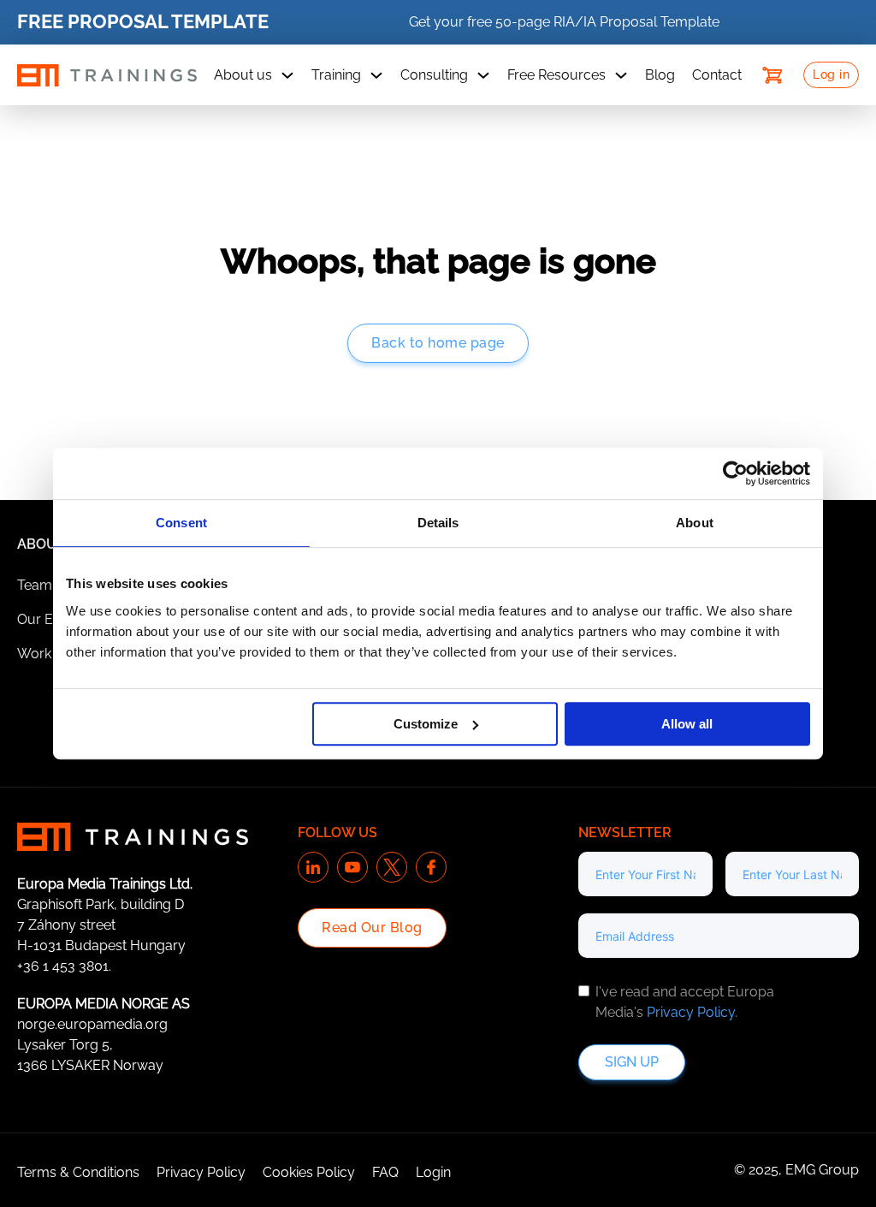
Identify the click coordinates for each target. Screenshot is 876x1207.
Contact (717, 75)
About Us (52, 544)
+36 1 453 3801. (64, 966)
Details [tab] (438, 522)
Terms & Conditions (78, 1172)
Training (336, 75)
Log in (831, 74)
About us (243, 75)
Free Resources (556, 75)
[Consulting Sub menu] (483, 75)
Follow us (337, 832)
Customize (426, 723)
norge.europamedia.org (92, 1024)
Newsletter (625, 832)
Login (433, 1172)
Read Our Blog (372, 927)
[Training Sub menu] (376, 75)
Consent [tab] (181, 522)
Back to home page (438, 343)
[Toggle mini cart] (772, 75)
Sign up (632, 1062)
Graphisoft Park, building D (100, 904)
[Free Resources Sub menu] (621, 75)
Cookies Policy (309, 1172)
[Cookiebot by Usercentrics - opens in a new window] (735, 473)
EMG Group (822, 1170)
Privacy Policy (691, 1012)
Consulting (434, 75)
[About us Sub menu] (287, 75)
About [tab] (694, 522)
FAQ (385, 1172)
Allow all (687, 723)
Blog (660, 75)
